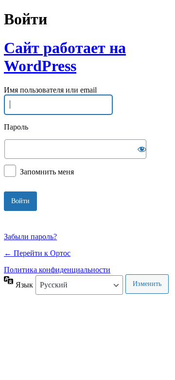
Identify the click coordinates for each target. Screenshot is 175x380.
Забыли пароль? (30, 236)
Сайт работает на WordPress (65, 57)
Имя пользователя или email (50, 90)
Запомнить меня (47, 171)
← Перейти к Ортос (37, 253)
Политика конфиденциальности (57, 270)
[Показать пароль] (142, 149)
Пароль (16, 127)
